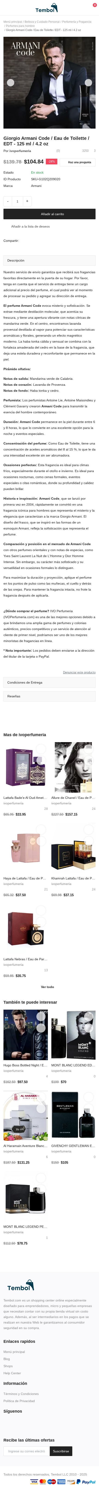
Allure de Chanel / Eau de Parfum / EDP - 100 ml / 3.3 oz (73, 798)
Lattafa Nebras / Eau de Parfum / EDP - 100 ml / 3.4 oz (25, 959)
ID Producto (12, 179)
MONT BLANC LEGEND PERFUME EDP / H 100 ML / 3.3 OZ (25, 1226)
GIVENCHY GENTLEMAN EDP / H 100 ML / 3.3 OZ (73, 1146)
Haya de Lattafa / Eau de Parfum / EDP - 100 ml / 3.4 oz (25, 878)
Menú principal (12, 21)
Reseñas (13, 696)
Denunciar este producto (79, 672)
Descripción (15, 260)
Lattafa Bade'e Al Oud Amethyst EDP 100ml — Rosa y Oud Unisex (25, 798)
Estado (8, 172)
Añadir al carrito (52, 214)
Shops (8, 1366)
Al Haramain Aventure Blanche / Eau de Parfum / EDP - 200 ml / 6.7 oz (25, 1146)
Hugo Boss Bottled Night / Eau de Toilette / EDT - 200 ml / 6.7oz (25, 1065)
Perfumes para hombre (20, 26)
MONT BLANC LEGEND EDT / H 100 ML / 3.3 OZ (73, 1065)
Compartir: (11, 240)
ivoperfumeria (20, 151)
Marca (8, 186)
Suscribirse (61, 1451)
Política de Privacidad (19, 1401)
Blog (6, 1359)
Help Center (12, 1373)
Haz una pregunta (79, 162)
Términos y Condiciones (21, 1394)
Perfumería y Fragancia (76, 21)
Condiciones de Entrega (24, 682)
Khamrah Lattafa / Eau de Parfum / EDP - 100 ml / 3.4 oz (73, 878)
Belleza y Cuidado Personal (42, 21)
